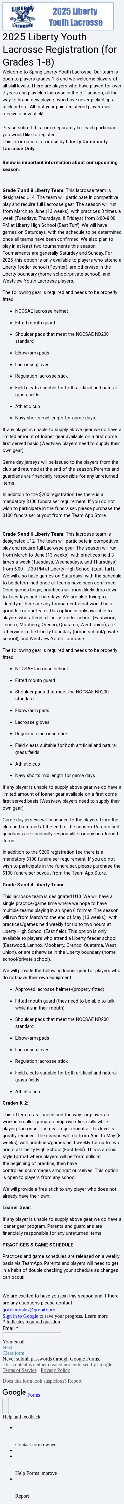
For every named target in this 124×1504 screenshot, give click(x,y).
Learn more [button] (96, 1316)
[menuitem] (68, 1436)
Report (74, 1381)
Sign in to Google (20, 1316)
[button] (62, 1347)
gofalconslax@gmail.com (29, 1310)
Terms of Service (20, 1370)
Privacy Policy (55, 1370)
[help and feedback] (6, 1406)
